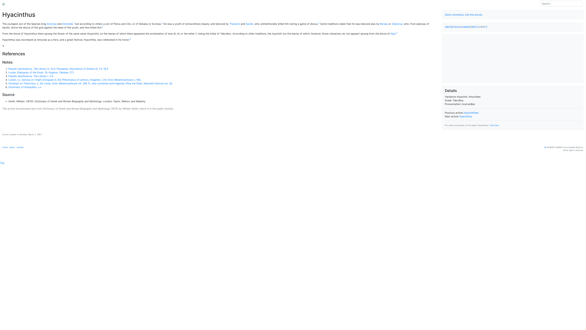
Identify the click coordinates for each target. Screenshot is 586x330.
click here (494, 125)
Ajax (393, 33)
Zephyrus (397, 23)
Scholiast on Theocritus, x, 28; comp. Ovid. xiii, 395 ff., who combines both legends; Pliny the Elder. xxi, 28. (90, 83)
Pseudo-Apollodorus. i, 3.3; (31, 76)
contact (20, 147)
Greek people (42, 3)
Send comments (454, 14)
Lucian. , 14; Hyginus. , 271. (41, 72)
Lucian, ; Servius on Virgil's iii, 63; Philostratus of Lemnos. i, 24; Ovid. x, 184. (74, 79)
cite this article (473, 14)
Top (2, 162)
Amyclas (52, 23)
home (5, 147)
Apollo (249, 23)
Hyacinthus (465, 116)
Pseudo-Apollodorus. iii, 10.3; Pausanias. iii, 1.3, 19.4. (58, 68)
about (12, 147)
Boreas (384, 23)
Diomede (67, 23)
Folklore (56, 3)
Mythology (15, 3)
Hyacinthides (471, 112)
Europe (27, 3)
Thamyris (235, 23)
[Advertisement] (513, 58)
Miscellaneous (72, 3)
